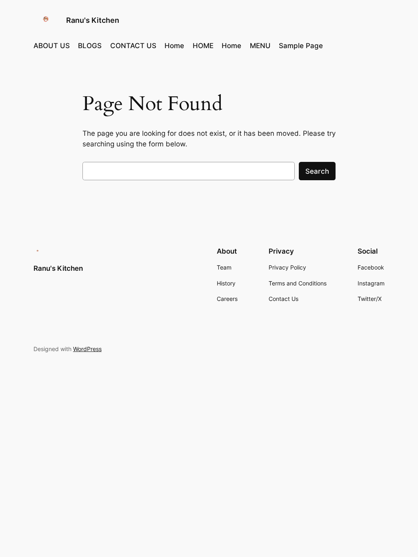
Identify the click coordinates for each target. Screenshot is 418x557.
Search (317, 171)
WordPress (87, 348)
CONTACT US (133, 46)
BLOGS (90, 46)
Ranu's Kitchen (92, 20)
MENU (260, 46)
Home (174, 46)
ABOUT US (51, 46)
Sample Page (301, 46)
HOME (203, 46)
